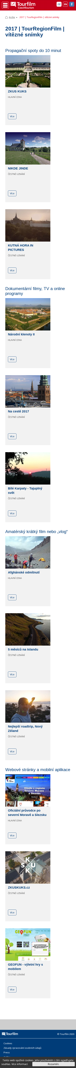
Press (7, 1052)
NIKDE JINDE (18, 168)
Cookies (8, 1043)
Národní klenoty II (21, 334)
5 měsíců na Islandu (23, 649)
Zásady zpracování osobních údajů (22, 1047)
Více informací (19, 1064)
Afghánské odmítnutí (24, 572)
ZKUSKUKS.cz (19, 887)
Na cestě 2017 (18, 411)
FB (71, 4)
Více (12, 116)
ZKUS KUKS (17, 91)
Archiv (12, 17)
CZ (59, 4)
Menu (5, 5)
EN (65, 4)
